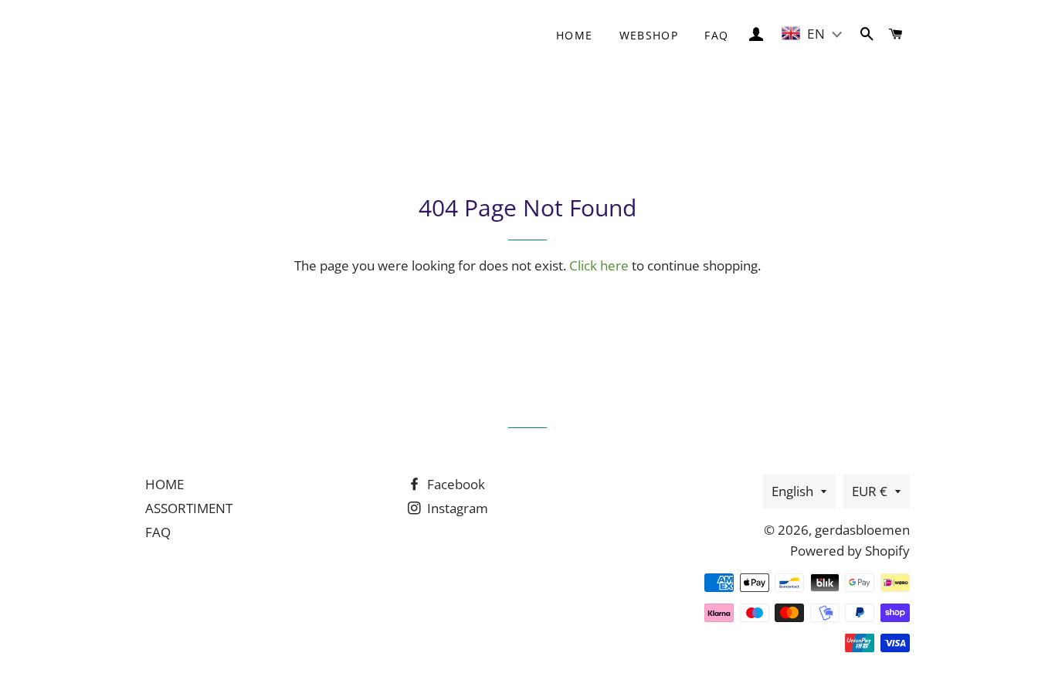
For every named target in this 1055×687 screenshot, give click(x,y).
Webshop (649, 35)
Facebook (454, 484)
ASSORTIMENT (188, 508)
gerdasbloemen (862, 530)
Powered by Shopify (850, 550)
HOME (164, 484)
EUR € (869, 491)
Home (574, 35)
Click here (599, 265)
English (792, 491)
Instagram (456, 508)
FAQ (716, 35)
